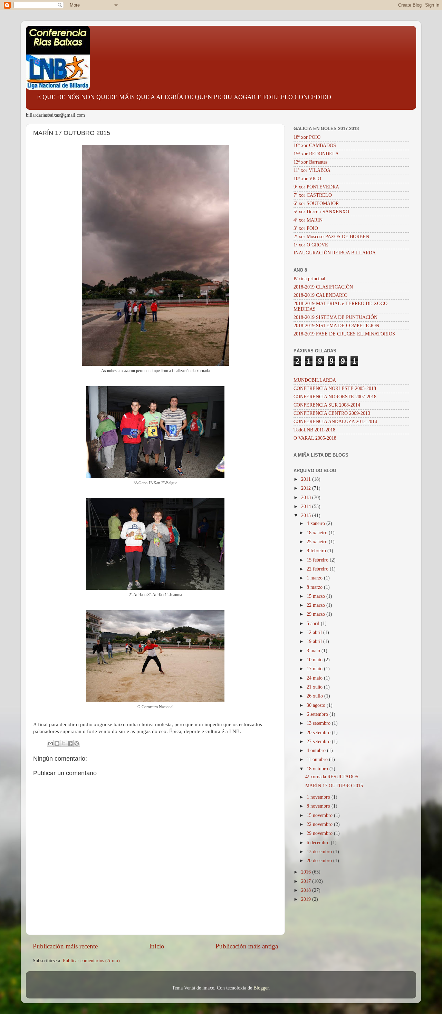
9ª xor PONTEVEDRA (316, 186)
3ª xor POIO (306, 228)
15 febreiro (318, 560)
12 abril (315, 632)
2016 (306, 872)
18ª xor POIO (307, 137)
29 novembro (320, 833)
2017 (306, 881)
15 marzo (316, 596)
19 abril (315, 641)
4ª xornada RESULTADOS (331, 776)
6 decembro (319, 842)
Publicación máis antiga (246, 946)
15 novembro (320, 815)
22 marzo (316, 605)
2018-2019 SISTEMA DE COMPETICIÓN (336, 325)
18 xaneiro (318, 532)
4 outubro (317, 750)
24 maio (315, 678)
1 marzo (315, 578)
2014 (306, 506)
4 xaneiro (316, 523)
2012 (306, 488)
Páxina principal (309, 278)
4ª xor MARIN (308, 220)
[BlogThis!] (57, 743)
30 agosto (317, 705)
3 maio (314, 650)
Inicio (156, 946)
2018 (306, 890)
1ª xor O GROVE (311, 244)
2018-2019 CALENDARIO (320, 295)
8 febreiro (317, 550)
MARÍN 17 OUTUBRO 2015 (334, 785)
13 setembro (319, 723)
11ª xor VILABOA (312, 170)
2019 (306, 899)
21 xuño (315, 687)
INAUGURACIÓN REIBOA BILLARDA (335, 252)
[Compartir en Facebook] (70, 743)
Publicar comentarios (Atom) (91, 960)
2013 (306, 497)
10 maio (315, 659)
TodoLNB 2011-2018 (314, 429)
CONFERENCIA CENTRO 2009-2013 (332, 413)
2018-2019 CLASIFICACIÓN (323, 287)
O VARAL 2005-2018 (315, 438)
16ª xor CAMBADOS (315, 145)
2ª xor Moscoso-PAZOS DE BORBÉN (331, 236)
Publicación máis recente (65, 946)
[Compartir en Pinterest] (76, 743)
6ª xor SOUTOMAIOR (316, 203)
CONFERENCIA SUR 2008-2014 (327, 405)
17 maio (315, 668)
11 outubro (318, 759)
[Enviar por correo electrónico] (50, 743)
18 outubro (318, 768)
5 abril (314, 623)
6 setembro (318, 714)
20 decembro (320, 860)
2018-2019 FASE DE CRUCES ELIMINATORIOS (344, 334)
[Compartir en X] (63, 743)
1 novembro (319, 797)
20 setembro (319, 732)
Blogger (261, 988)
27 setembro (319, 741)
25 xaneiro (318, 541)
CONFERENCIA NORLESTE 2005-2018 (335, 388)
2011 (306, 479)
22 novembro (320, 824)
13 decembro (320, 851)
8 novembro (319, 806)
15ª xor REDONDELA (316, 153)
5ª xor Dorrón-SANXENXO (321, 211)
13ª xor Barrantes (310, 162)
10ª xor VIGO (307, 178)
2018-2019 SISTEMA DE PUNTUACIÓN (335, 317)
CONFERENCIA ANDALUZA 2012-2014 (335, 421)
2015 (306, 515)
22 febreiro (318, 569)
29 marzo (316, 614)
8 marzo (315, 587)
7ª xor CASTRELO (313, 195)
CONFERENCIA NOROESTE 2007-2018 (335, 396)
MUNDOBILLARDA (315, 380)
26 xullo (315, 696)
